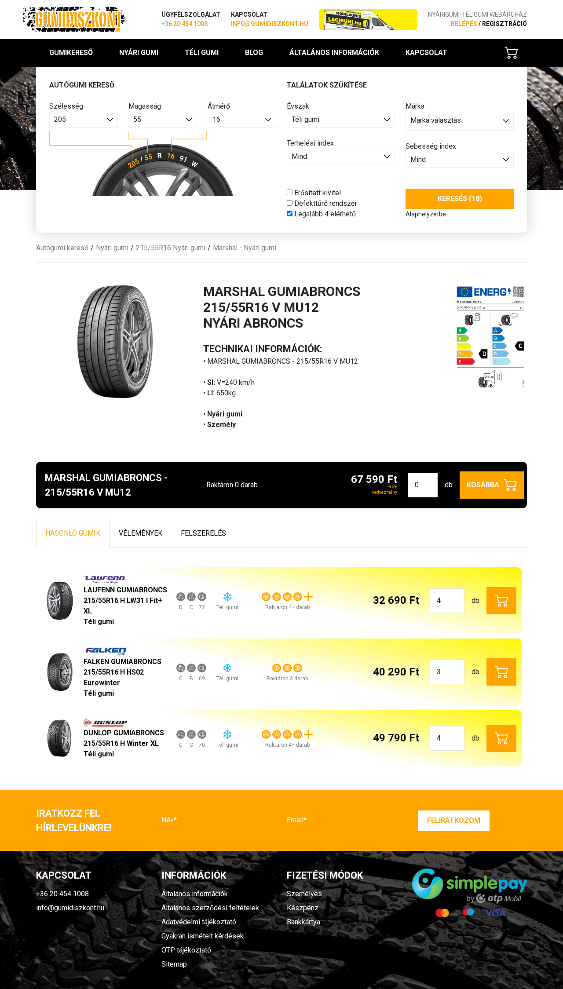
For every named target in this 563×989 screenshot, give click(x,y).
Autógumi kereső (62, 248)
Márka (415, 106)
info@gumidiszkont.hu (269, 23)
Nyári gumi (138, 52)
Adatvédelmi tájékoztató (198, 922)
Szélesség (66, 106)
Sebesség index (431, 146)
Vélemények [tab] (140, 533)
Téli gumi (202, 52)
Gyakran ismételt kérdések (202, 936)
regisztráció (504, 23)
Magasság (144, 106)
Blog (254, 52)
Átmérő (219, 106)
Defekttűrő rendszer (324, 203)
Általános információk (334, 52)
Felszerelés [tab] (203, 533)
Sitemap (174, 964)
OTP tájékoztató (186, 950)
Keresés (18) (460, 198)
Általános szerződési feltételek (210, 908)
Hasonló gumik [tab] (72, 533)
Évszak (298, 106)
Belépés (464, 23)
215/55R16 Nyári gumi (170, 248)
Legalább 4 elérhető (324, 214)
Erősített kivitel (316, 193)
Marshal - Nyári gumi (244, 248)
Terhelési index (310, 143)
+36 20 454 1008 (184, 23)
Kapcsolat (426, 52)
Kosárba (483, 485)
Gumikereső (71, 52)
